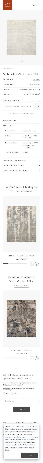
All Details (36, 79)
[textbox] (18, 106)
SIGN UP (21, 409)
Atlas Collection (8, 68)
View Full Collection (21, 191)
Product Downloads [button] (14, 160)
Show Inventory (35, 101)
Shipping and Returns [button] (15, 171)
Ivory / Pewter (21, 256)
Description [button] (9, 121)
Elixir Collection (21, 354)
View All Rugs (21, 286)
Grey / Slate (21, 350)
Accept (30, 455)
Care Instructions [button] (13, 165)
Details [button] (7, 126)
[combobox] (18, 106)
